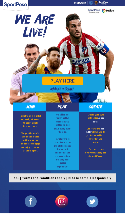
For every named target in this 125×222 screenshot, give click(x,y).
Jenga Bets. (98, 119)
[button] (62, 81)
